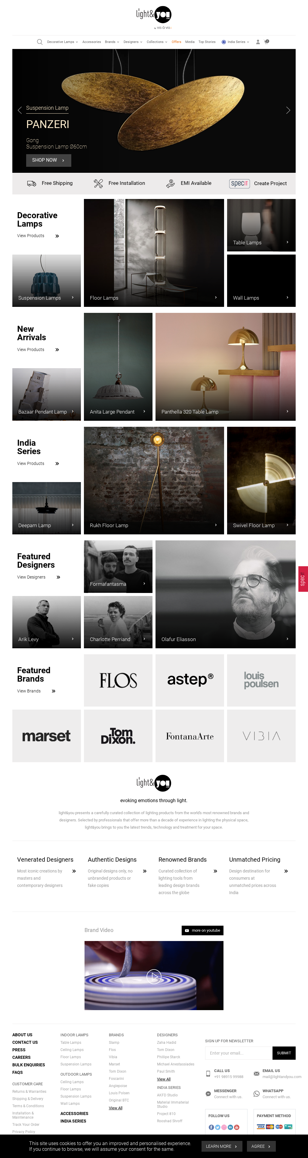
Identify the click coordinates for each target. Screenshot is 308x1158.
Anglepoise (118, 1086)
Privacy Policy (23, 1132)
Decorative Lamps (61, 42)
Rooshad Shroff (169, 1121)
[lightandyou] (303, 579)
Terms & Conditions (28, 1106)
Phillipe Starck (168, 1057)
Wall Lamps (70, 1103)
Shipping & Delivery (27, 1099)
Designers (132, 42)
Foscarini (116, 1079)
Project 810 (166, 1114)
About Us (22, 1034)
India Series (236, 42)
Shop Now (45, 160)
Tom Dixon (117, 1071)
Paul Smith (166, 1071)
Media (190, 42)
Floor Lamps (70, 1057)
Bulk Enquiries (28, 1064)
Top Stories (207, 42)
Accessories (91, 42)
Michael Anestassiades (175, 1064)
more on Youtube (205, 930)
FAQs (17, 1072)
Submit (284, 1053)
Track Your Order (25, 1125)
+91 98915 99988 (228, 1076)
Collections (156, 42)
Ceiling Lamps (72, 1050)
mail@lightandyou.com (282, 1076)
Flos (112, 1050)
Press (19, 1049)
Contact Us (25, 1042)
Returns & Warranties (29, 1091)
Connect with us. (228, 1097)
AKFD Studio (167, 1095)
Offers (176, 42)
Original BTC (119, 1100)
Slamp (114, 1042)
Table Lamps (70, 1042)
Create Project (270, 183)
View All (115, 1108)
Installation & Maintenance (23, 1115)
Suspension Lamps (75, 1064)
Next (288, 110)
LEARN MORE (219, 1146)
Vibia (113, 1057)
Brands (110, 42)
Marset (114, 1064)
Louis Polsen (119, 1093)
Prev (20, 110)
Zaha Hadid (166, 1042)
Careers (21, 1057)
